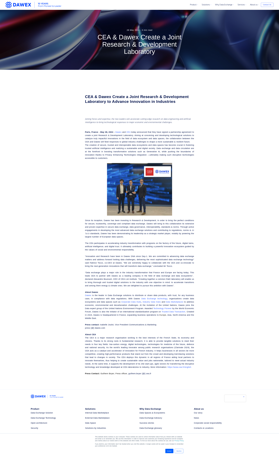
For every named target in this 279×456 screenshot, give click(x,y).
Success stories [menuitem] (147, 423)
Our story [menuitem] (198, 413)
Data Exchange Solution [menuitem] (42, 413)
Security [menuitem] (34, 428)
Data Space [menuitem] (90, 423)
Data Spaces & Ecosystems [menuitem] (152, 413)
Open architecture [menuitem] (39, 423)
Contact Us (267, 5)
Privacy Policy (179, 440)
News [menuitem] (196, 418)
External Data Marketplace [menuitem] (97, 418)
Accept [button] (169, 451)
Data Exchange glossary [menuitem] (151, 428)
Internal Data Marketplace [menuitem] (97, 413)
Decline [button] (179, 451)
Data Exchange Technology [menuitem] (43, 418)
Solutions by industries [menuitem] (95, 428)
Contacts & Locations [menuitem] (204, 428)
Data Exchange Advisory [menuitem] (151, 418)
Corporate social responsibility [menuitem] (208, 423)
